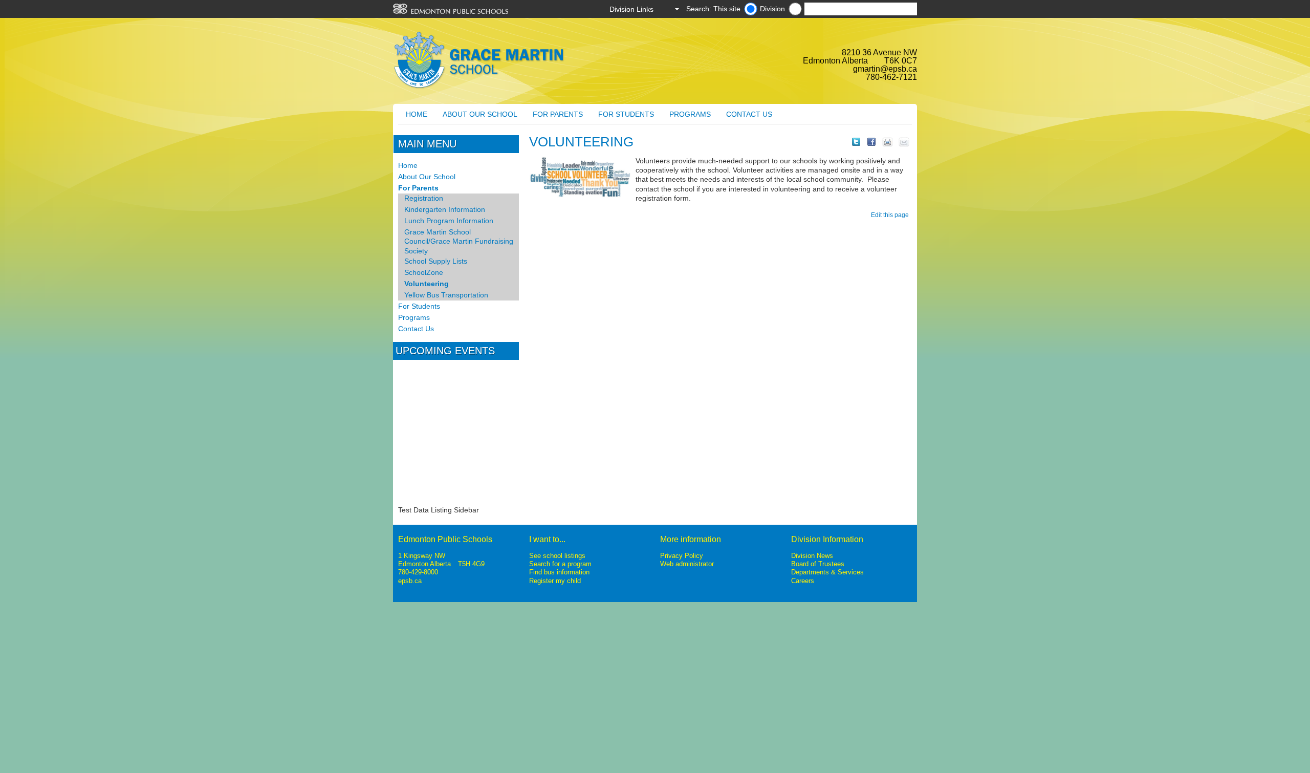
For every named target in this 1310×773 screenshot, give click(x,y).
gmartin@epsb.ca (885, 69)
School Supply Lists (435, 261)
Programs (690, 114)
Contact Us (749, 114)
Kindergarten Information (444, 209)
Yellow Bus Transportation (446, 295)
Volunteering (426, 284)
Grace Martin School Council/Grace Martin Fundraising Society (458, 241)
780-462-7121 (891, 77)
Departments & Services (827, 572)
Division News (812, 556)
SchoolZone (423, 272)
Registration (423, 198)
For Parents (558, 114)
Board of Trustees (817, 564)
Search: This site (713, 8)
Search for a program (560, 564)
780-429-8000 (418, 572)
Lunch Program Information (448, 221)
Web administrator (687, 564)
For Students (626, 114)
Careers (802, 581)
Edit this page (891, 215)
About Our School (480, 114)
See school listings (557, 556)
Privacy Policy (681, 556)
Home (416, 114)
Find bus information (559, 572)
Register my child (555, 581)
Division (772, 8)
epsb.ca (410, 581)
